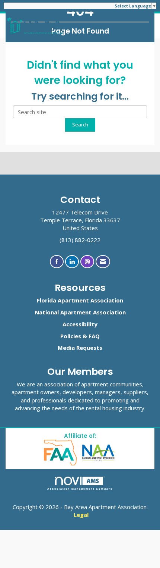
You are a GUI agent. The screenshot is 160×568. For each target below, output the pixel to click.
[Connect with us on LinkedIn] (72, 261)
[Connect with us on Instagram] (87, 261)
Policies (70, 336)
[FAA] (61, 452)
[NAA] (99, 452)
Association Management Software (80, 488)
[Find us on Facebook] (57, 261)
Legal (81, 514)
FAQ (94, 336)
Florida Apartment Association (80, 300)
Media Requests (80, 347)
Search (80, 124)
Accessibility (80, 324)
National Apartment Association (80, 312)
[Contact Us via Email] (103, 261)
